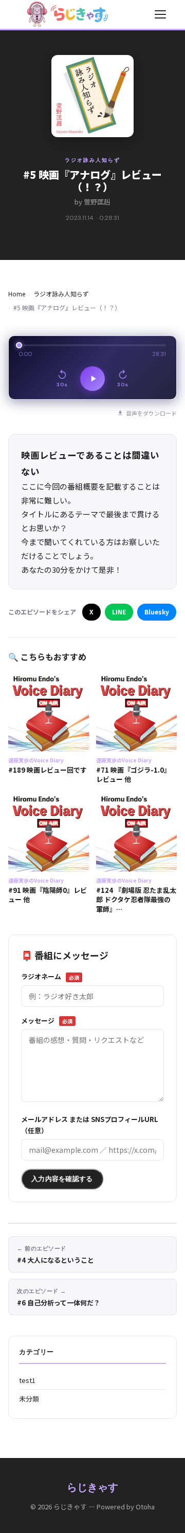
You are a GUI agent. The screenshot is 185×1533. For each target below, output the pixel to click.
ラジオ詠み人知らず (92, 160)
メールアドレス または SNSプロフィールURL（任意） (89, 1124)
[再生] (92, 378)
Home (16, 293)
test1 (27, 1380)
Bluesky (156, 611)
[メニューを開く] (160, 14)
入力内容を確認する (62, 1178)
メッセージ (46, 1020)
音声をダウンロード (151, 413)
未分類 (29, 1399)
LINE (119, 611)
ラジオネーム (50, 976)
